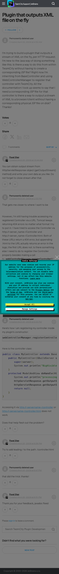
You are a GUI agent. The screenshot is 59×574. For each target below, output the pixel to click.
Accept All (29, 304)
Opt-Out (29, 299)
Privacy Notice (43, 290)
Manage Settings (29, 309)
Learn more (35, 278)
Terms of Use (16, 292)
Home (11, 3)
